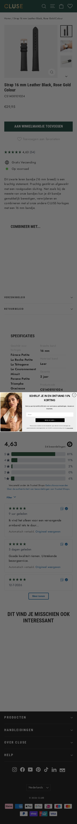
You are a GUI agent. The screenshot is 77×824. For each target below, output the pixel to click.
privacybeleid (70, 428)
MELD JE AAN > (50, 420)
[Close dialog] (74, 395)
